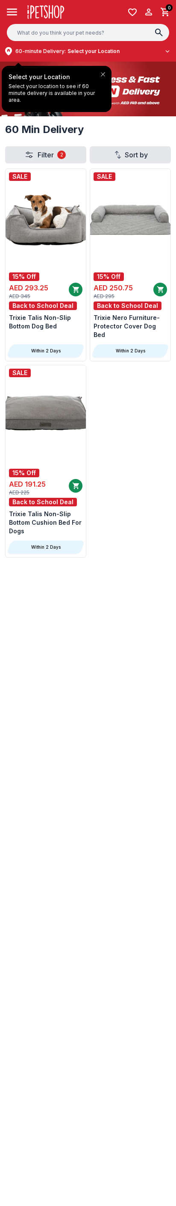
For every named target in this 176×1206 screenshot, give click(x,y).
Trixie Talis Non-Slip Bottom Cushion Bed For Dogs (45, 522)
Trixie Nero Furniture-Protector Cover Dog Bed (127, 326)
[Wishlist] (132, 12)
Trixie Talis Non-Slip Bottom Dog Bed (40, 322)
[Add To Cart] (160, 289)
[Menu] (12, 12)
